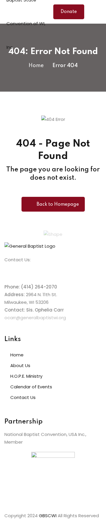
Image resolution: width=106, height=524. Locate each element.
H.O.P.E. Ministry (26, 376)
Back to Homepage (58, 204)
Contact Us (23, 397)
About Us (20, 365)
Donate (69, 11)
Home (36, 65)
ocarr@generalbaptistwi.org (35, 317)
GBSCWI (48, 515)
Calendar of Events (31, 387)
